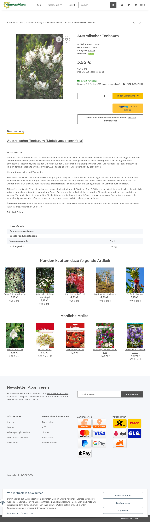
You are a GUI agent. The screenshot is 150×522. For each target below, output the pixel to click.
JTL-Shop (134, 518)
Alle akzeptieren (123, 495)
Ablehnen (123, 510)
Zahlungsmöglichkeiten (18, 432)
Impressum (12, 513)
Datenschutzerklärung (58, 393)
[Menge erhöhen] (104, 96)
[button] (72, 5)
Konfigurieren (123, 503)
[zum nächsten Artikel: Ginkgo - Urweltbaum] (140, 22)
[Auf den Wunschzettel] (66, 39)
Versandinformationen (18, 437)
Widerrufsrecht (49, 442)
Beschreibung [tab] (15, 131)
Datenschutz (27, 513)
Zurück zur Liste (16, 22)
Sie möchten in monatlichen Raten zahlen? (110, 119)
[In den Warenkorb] (9, 32)
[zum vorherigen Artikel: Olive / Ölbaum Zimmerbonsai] (134, 22)
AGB (44, 427)
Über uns (11, 422)
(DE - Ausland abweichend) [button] (109, 84)
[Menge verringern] (80, 96)
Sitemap (46, 432)
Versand (100, 71)
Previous (7, 288)
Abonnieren (132, 394)
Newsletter (12, 442)
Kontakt (11, 427)
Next (142, 288)
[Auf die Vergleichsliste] (59, 39)
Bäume (91, 50)
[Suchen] (113, 5)
